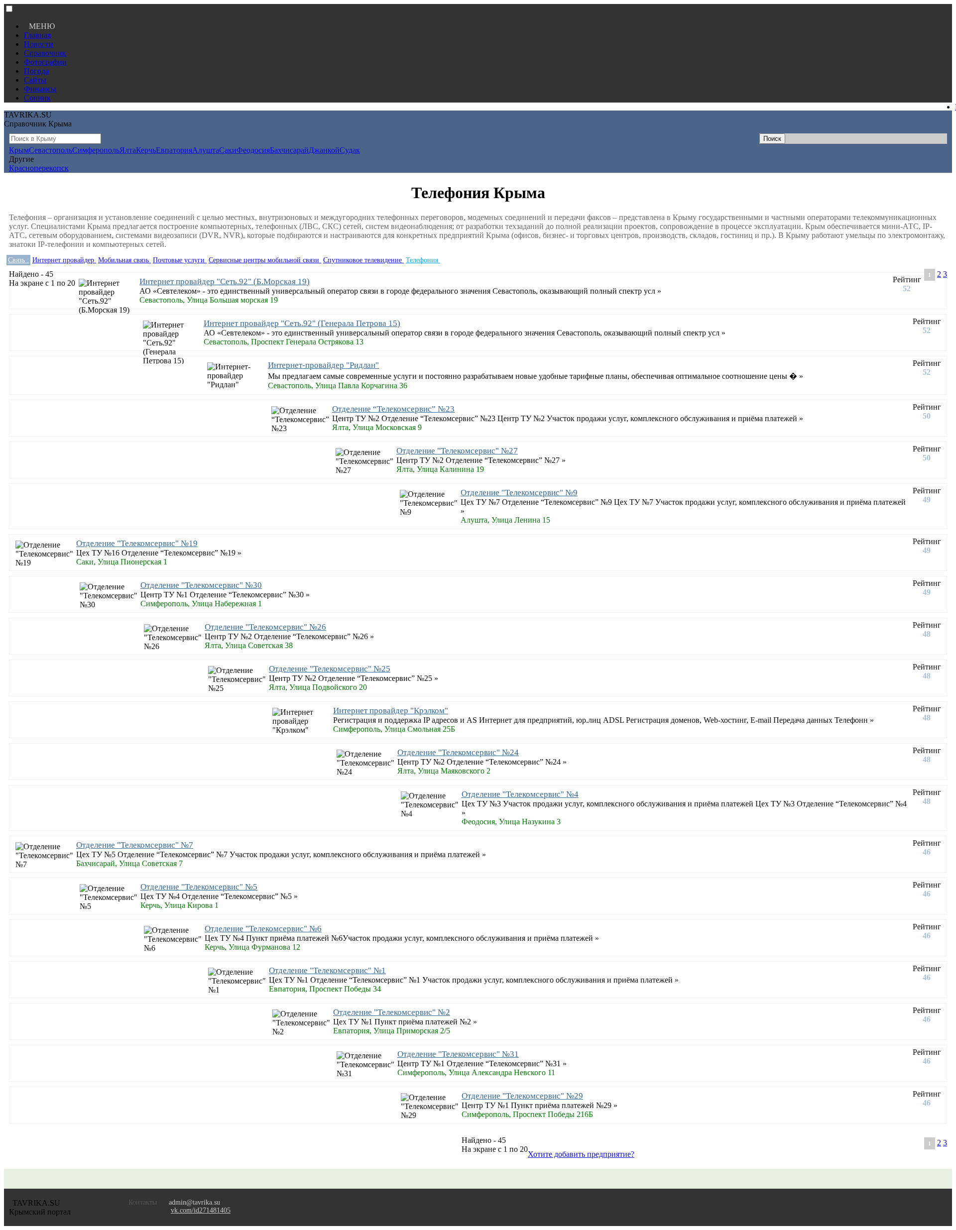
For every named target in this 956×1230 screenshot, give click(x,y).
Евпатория (174, 150)
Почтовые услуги (180, 260)
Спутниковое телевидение (363, 260)
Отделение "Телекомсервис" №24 (458, 752)
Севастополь (50, 150)
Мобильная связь (124, 260)
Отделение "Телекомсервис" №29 (522, 1096)
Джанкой (324, 150)
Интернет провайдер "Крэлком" (390, 710)
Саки (228, 150)
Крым (19, 150)
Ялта (128, 150)
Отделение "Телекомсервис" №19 (137, 543)
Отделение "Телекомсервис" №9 (519, 492)
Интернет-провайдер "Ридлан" (323, 365)
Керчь (146, 150)
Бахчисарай (289, 150)
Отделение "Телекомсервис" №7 (134, 845)
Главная (37, 35)
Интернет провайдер (64, 260)
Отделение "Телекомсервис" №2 (391, 1012)
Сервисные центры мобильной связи (265, 260)
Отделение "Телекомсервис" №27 (457, 450)
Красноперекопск (39, 168)
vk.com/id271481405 (201, 1210)
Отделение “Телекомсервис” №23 (393, 409)
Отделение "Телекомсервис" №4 (520, 794)
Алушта (205, 150)
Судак (350, 150)
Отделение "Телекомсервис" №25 (329, 668)
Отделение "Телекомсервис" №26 (265, 627)
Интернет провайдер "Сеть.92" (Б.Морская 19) (224, 281)
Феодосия (253, 150)
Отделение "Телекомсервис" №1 (327, 970)
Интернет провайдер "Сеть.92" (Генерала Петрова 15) (302, 323)
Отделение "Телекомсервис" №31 (458, 1054)
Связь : (18, 260)
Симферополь (96, 150)
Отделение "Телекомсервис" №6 (263, 928)
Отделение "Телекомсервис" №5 (198, 887)
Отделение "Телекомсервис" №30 (201, 585)
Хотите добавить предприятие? (581, 1154)
